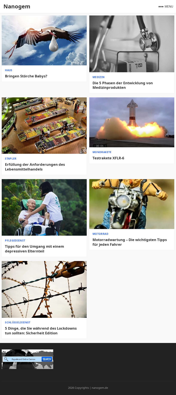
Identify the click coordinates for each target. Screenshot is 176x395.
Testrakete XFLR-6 (108, 158)
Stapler (11, 158)
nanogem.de (100, 388)
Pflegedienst (15, 240)
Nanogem (16, 6)
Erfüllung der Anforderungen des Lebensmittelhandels (35, 167)
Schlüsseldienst (17, 322)
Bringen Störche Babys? (26, 76)
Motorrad (100, 234)
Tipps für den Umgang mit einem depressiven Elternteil (34, 249)
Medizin (99, 77)
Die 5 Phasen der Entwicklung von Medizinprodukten (123, 85)
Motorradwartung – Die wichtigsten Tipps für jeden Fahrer (130, 242)
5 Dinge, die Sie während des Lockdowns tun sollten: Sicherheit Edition (41, 330)
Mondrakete (102, 152)
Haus (8, 70)
